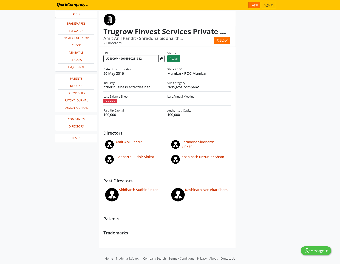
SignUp (269, 5)
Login (254, 5)
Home (109, 258)
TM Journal (76, 67)
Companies (76, 119)
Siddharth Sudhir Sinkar (134, 156)
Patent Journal (76, 100)
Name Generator (76, 38)
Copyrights (76, 93)
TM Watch (76, 31)
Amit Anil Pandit (128, 142)
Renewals (76, 53)
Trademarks (76, 23)
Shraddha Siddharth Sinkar (198, 144)
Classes (76, 60)
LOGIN (76, 14)
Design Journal (76, 108)
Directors (76, 126)
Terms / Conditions (181, 258)
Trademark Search (128, 258)
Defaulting (110, 101)
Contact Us (227, 258)
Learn (76, 138)
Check (76, 45)
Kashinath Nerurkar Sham (203, 156)
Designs (76, 86)
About (213, 258)
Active (174, 59)
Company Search (154, 258)
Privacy (202, 258)
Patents (76, 79)
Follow (222, 40)
